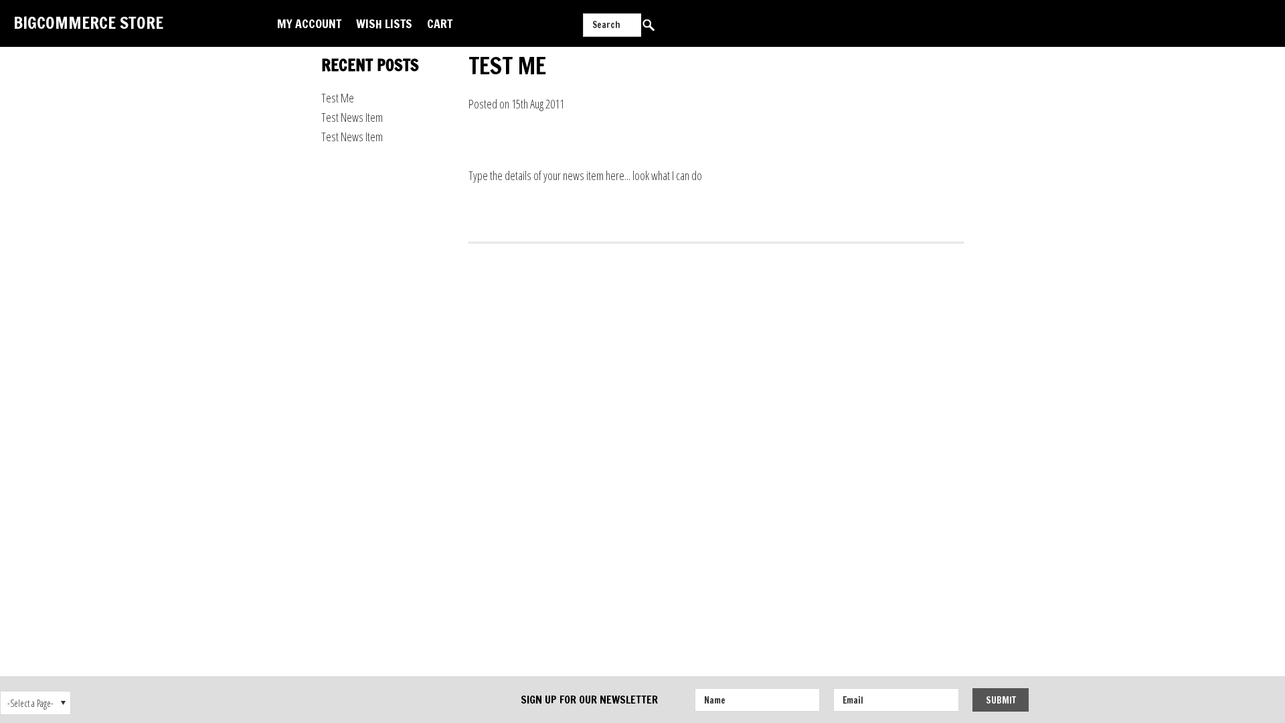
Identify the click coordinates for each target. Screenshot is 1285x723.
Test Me (337, 98)
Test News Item (352, 117)
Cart (439, 23)
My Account (309, 23)
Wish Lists (384, 23)
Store (88, 22)
